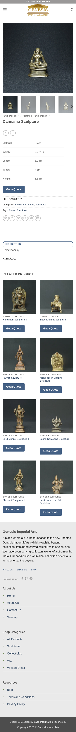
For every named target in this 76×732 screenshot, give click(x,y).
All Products (14, 639)
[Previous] (8, 58)
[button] (5, 9)
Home (11, 595)
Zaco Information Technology (50, 721)
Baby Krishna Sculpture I (53, 319)
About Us (13, 602)
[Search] (72, 9)
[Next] (67, 58)
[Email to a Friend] (25, 218)
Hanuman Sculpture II (15, 319)
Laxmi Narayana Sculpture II (54, 440)
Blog (10, 689)
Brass (12, 210)
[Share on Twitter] (19, 218)
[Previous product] (13, 133)
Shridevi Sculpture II (14, 500)
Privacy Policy (16, 704)
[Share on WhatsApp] (6, 218)
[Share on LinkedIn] (38, 218)
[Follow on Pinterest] (31, 578)
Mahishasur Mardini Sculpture (51, 379)
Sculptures (11, 116)
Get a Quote (13, 189)
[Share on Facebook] (12, 218)
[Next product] (5, 133)
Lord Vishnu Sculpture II (16, 439)
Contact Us (14, 610)
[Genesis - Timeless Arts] (38, 10)
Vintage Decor (16, 667)
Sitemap (12, 617)
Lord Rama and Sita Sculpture (51, 502)
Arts (9, 660)
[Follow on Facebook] (22, 578)
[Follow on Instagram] (26, 578)
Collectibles (14, 653)
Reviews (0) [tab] (12, 250)
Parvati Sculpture (12, 377)
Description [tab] (13, 244)
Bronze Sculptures (36, 116)
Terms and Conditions (20, 697)
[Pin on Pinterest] (31, 218)
